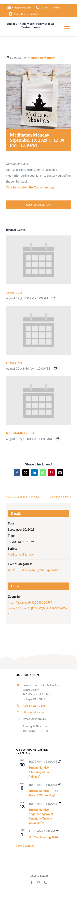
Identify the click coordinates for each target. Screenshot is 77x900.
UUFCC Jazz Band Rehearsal (24, 496)
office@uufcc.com (34, 712)
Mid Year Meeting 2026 (43, 837)
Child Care (14, 363)
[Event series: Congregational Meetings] (57, 831)
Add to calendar (38, 204)
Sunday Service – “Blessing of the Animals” (39, 771)
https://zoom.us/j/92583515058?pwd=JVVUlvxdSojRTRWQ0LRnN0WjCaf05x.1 (38, 608)
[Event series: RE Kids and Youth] (57, 439)
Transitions (14, 292)
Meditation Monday (21, 554)
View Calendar (25, 845)
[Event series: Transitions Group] (53, 298)
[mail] (38, 882)
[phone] (45, 882)
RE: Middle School (20, 433)
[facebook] (31, 882)
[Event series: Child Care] (55, 368)
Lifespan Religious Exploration (40, 570)
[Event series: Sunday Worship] (59, 761)
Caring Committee (59, 496)
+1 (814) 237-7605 (34, 705)
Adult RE (13, 570)
